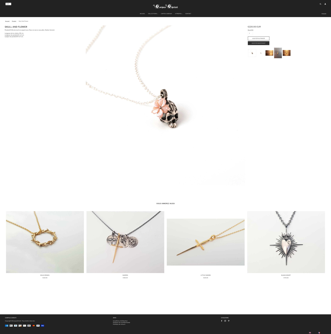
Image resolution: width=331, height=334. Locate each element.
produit (14, 21)
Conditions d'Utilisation (120, 321)
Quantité (250, 30)
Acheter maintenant (259, 43)
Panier (324, 13)
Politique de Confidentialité (121, 322)
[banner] (165, 6)
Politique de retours (119, 324)
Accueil (7, 21)
